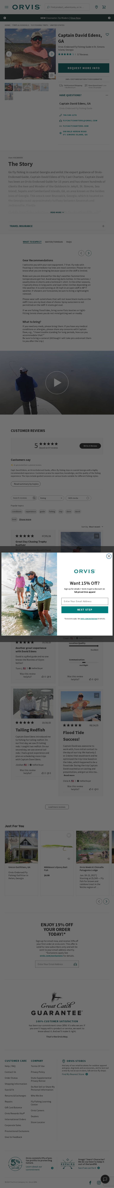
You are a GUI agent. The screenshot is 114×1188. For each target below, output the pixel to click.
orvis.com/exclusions (88, 619)
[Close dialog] (108, 556)
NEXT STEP (84, 609)
